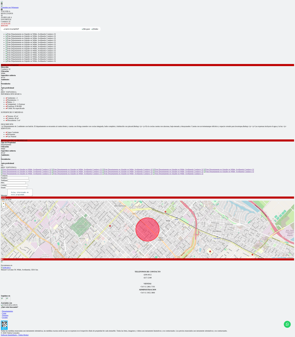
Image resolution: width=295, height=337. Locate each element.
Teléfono (4, 180)
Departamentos (7, 311)
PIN (2, 183)
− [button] (3, 206)
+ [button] (3, 203)
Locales (5, 317)
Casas (4, 313)
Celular (3, 185)
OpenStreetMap (282, 257)
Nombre (4, 178)
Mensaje (4, 195)
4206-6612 (7, 268)
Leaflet (273, 257)
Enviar (3, 197)
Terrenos (5, 315)
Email (3, 188)
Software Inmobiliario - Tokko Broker (15, 335)
